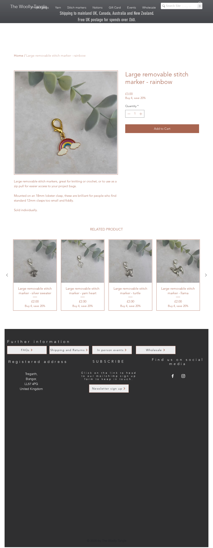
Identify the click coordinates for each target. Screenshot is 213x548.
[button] (200, 5)
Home (18, 55)
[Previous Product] (7, 275)
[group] (106, 275)
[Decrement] (128, 113)
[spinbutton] (135, 113)
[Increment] (141, 113)
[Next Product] (205, 275)
